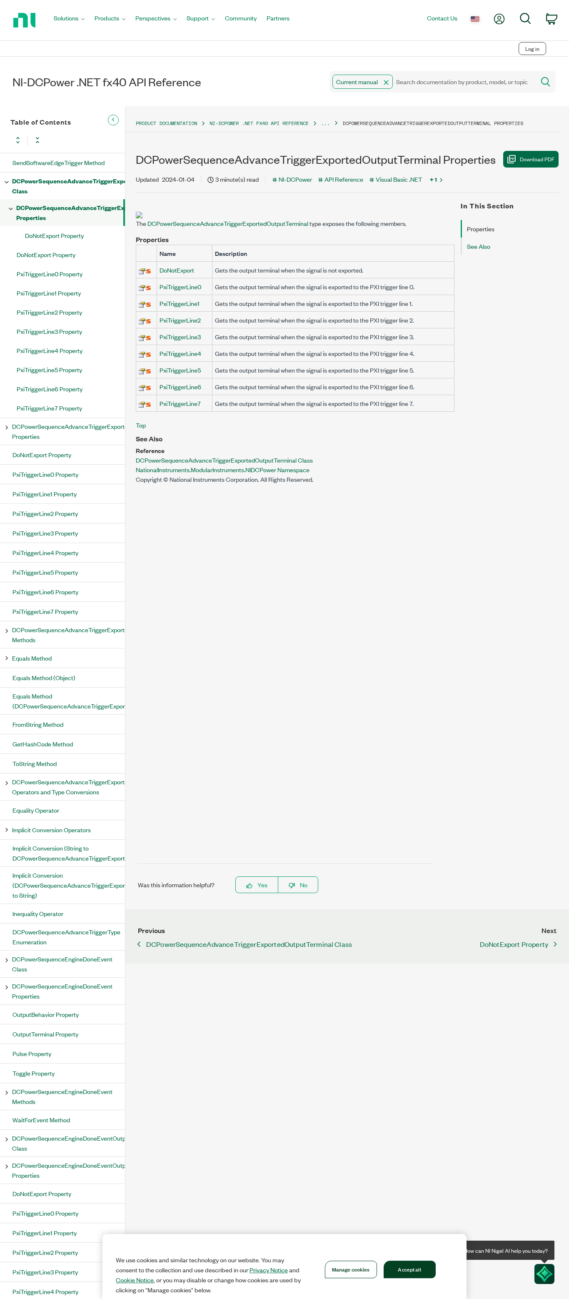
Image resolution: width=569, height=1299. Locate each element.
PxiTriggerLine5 (180, 369)
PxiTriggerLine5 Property (49, 369)
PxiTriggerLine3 (180, 336)
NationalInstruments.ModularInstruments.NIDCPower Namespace (222, 469)
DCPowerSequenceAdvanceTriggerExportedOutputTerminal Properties (69, 212)
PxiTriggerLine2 (180, 319)
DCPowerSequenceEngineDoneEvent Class (62, 963)
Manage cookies (351, 1269)
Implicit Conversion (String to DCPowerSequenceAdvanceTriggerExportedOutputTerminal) (68, 852)
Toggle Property (33, 1073)
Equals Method (32, 657)
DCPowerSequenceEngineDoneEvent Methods (62, 1096)
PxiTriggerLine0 (180, 286)
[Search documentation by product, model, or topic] (544, 81)
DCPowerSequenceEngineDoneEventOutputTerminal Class (68, 1143)
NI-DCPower (295, 179)
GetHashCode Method (42, 743)
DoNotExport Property (54, 235)
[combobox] (431, 82)
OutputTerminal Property (45, 1033)
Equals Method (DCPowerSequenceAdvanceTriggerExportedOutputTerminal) (68, 700)
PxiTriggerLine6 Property (49, 388)
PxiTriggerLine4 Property (49, 350)
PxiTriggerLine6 (180, 386)
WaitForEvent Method (41, 1119)
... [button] (325, 123)
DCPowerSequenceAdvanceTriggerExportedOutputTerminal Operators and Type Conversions (68, 786)
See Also (478, 246)
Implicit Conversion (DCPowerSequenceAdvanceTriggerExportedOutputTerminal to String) (68, 885)
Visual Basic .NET (399, 179)
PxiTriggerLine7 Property (49, 407)
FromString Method (37, 724)
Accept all (409, 1269)
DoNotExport (177, 269)
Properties (480, 228)
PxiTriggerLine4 (180, 353)
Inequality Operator (37, 913)
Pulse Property (31, 1053)
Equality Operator (35, 810)
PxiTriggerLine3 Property (49, 331)
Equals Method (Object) (43, 677)
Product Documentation (166, 123)
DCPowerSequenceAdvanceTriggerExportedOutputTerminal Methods (68, 634)
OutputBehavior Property (45, 1014)
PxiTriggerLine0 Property (49, 273)
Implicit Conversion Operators (51, 829)
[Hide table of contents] (113, 120)
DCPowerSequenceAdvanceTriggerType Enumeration (66, 936)
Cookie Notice (135, 1280)
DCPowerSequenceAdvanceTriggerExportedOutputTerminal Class (68, 185)
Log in (532, 49)
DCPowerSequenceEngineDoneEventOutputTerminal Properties (68, 1170)
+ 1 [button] (433, 179)
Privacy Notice (269, 1270)
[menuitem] (69, 20)
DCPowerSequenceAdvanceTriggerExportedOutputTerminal (227, 223)
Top (141, 424)
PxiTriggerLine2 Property (49, 312)
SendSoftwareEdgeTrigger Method (58, 162)
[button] (386, 82)
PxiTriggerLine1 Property (49, 292)
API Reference (343, 179)
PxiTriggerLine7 (180, 403)
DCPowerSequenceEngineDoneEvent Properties (62, 990)
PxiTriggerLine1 (180, 303)
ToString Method (34, 763)
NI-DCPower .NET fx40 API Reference (259, 123)
